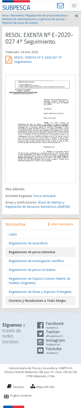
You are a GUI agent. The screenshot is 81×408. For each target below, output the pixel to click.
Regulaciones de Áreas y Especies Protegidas (40, 292)
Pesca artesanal (44, 196)
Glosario (18, 387)
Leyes (13, 234)
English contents (21, 395)
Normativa (17, 15)
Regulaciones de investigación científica (36, 261)
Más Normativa (61, 224)
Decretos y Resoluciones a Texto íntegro (37, 300)
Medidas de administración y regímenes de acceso (33, 19)
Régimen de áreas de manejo (20, 23)
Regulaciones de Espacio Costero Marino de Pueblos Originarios (39, 280)
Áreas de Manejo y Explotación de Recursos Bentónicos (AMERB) (37, 204)
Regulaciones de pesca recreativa (32, 270)
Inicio (5, 15)
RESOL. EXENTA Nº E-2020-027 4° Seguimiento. (38, 59)
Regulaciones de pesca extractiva (46, 15)
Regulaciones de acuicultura (28, 243)
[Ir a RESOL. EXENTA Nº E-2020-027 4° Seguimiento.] (40, 128)
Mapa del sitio (45, 387)
